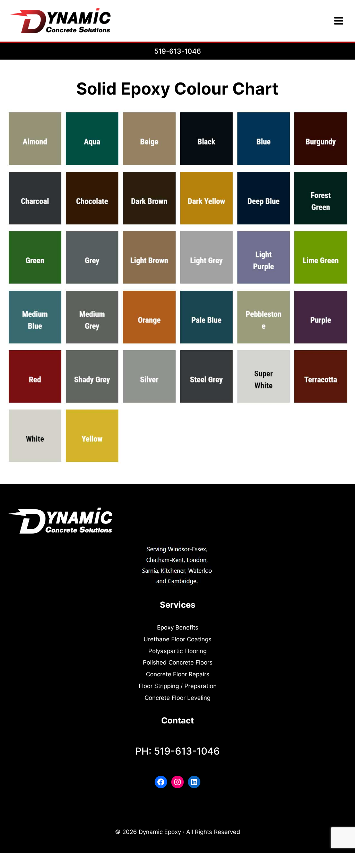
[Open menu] (338, 21)
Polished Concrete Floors (178, 662)
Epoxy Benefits (177, 627)
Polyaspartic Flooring (177, 651)
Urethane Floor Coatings (177, 639)
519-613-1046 (177, 51)
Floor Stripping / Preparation (178, 686)
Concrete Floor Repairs (177, 674)
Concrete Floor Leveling (177, 697)
